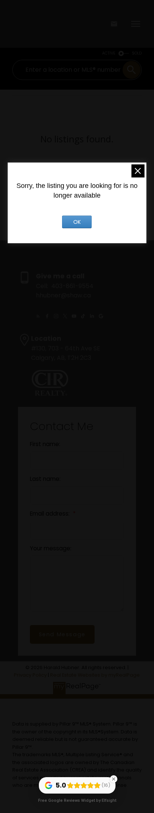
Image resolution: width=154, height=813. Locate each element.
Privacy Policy (30, 675)
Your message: (50, 548)
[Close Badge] (113, 779)
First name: (45, 444)
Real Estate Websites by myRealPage (95, 675)
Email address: (50, 513)
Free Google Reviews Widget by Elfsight (77, 800)
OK (77, 222)
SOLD (137, 53)
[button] (38, 316)
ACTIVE (109, 53)
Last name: (45, 479)
